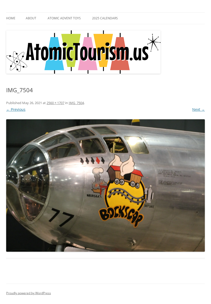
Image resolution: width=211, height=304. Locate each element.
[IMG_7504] (105, 185)
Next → (198, 109)
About (31, 18)
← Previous (15, 109)
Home (10, 18)
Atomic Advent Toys (64, 18)
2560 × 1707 (55, 102)
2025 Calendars (105, 18)
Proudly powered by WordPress (28, 293)
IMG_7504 (76, 102)
